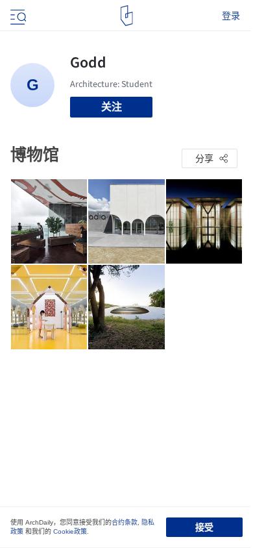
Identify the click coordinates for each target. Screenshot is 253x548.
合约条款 (125, 522)
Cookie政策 (70, 531)
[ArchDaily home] (127, 15)
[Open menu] (17, 15)
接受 (204, 527)
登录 (231, 15)
